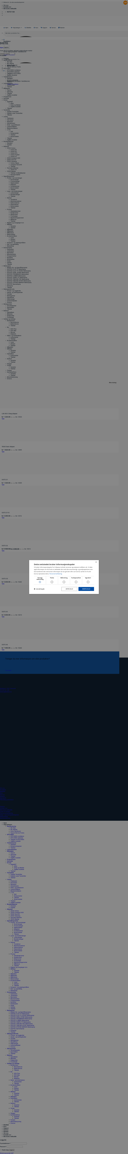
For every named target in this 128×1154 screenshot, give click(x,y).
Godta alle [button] (86, 589)
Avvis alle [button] (69, 589)
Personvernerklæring (55, 574)
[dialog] (64, 577)
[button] (39, 589)
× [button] (96, 562)
